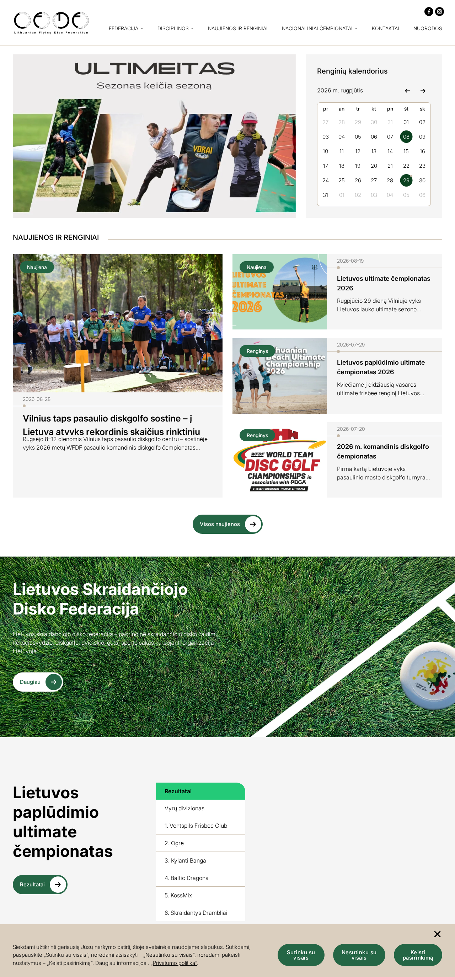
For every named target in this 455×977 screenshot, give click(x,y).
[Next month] (423, 90)
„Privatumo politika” (174, 963)
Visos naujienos (220, 524)
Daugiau (30, 681)
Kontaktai (385, 28)
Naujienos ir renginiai (238, 28)
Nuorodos (427, 28)
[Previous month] (407, 90)
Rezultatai (32, 884)
